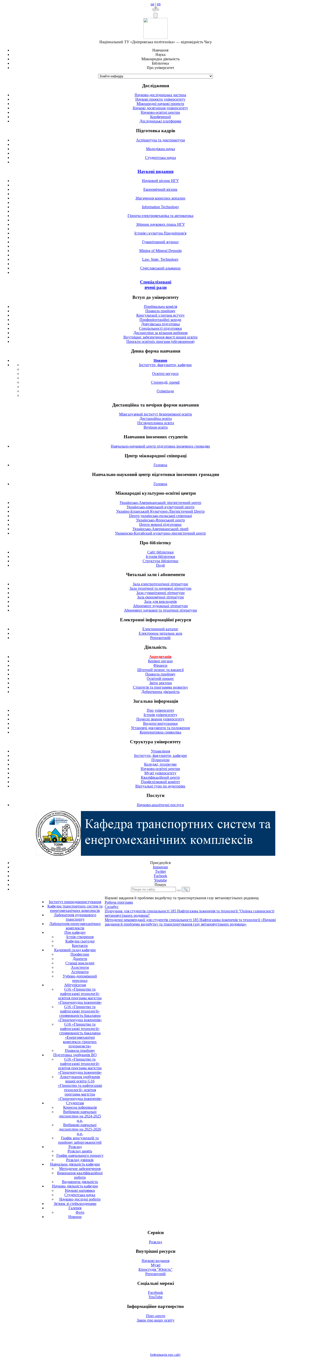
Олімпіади (165, 391)
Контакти (80, 945)
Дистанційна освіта (155, 418)
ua (152, 4)
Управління (160, 751)
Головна (160, 465)
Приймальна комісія (160, 306)
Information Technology (160, 207)
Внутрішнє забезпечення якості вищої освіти (160, 337)
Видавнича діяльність (80, 1182)
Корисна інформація (80, 1107)
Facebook (155, 1292)
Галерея (75, 1208)
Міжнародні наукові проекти (160, 104)
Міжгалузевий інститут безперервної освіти (155, 414)
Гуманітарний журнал (160, 242)
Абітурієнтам (75, 985)
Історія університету (160, 715)
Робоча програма (119, 902)
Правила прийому (160, 311)
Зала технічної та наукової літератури (160, 588)
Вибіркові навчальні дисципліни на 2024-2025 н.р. (80, 1116)
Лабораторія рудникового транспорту (75, 917)
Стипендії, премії (165, 382)
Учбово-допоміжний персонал (80, 978)
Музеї (155, 1265)
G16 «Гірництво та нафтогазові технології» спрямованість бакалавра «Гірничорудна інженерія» (80, 1013)
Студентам (75, 1103)
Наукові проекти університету (160, 99)
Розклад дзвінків (80, 1160)
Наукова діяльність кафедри (75, 1186)
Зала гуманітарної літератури (160, 593)
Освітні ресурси (165, 374)
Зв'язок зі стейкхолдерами (75, 1204)
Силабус (112, 907)
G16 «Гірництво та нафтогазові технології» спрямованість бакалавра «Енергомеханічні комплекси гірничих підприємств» (80, 1035)
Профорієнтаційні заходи (160, 320)
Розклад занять (80, 1151)
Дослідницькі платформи (160, 121)
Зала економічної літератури (160, 597)
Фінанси (160, 665)
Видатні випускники (160, 723)
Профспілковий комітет (160, 782)
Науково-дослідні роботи (80, 1199)
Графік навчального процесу (80, 1155)
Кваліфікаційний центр (160, 777)
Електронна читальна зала (160, 633)
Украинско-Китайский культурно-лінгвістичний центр (160, 533)
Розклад (75, 1147)
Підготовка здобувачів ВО (75, 1055)
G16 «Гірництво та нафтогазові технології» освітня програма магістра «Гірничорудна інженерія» (80, 995)
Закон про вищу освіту (155, 1320)
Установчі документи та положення (160, 728)
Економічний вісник (160, 189)
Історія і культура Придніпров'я (160, 233)
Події (160, 565)
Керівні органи (160, 661)
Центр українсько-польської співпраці (160, 516)
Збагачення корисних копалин (160, 198)
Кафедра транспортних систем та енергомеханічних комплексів (75, 908)
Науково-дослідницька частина (160, 95)
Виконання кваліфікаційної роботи (80, 1175)
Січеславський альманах (160, 268)
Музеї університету (160, 773)
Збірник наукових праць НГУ (160, 224)
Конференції (160, 117)
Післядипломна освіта (155, 423)
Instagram (160, 867)
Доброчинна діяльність (160, 692)
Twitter (160, 871)
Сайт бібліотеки (160, 552)
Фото (80, 1212)
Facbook (160, 876)
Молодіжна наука (160, 149)
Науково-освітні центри (160, 112)
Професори (79, 954)
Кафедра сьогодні (80, 941)
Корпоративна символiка (160, 732)
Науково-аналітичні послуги (160, 805)
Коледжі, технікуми (160, 764)
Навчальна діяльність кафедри (75, 1164)
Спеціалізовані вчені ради (155, 284)
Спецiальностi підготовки (160, 328)
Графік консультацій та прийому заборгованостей (80, 1140)
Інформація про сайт (165, 1355)
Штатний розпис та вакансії (160, 670)
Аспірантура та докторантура (160, 140)
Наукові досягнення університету (160, 108)
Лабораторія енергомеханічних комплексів (75, 926)
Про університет (160, 710)
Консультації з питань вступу (160, 315)
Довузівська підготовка (160, 324)
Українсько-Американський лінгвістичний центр (160, 503)
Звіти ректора (160, 683)
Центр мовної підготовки (160, 524)
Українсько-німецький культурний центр (160, 507)
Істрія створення (80, 937)
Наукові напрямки (80, 1190)
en (159, 4)
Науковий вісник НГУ (160, 181)
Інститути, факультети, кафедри (165, 365)
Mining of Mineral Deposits (160, 251)
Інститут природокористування (75, 902)
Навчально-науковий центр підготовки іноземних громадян (160, 446)
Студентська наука (160, 158)
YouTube (155, 1297)
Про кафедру (75, 932)
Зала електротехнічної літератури (160, 584)
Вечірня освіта (156, 427)
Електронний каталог (160, 629)
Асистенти (80, 967)
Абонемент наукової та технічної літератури (160, 610)
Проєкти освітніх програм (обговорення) (160, 341)
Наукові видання (155, 171)
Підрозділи (160, 760)
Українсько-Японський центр (160, 520)
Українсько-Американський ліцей (160, 529)
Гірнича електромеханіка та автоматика (160, 216)
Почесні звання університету (160, 719)
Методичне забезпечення (80, 1169)
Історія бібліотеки (160, 556)
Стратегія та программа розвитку (160, 687)
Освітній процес (160, 678)
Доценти (80, 959)
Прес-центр (155, 1316)
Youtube (160, 880)
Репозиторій (160, 638)
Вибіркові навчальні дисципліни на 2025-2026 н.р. (80, 1129)
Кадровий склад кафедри (75, 950)
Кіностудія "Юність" (155, 1269)
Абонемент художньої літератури (160, 606)
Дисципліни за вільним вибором (160, 333)
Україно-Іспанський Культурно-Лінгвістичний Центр (160, 511)
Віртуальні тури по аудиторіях (160, 786)
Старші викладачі (79, 963)
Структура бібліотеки (160, 561)
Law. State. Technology (160, 259)
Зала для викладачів (160, 601)
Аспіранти (80, 972)
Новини (75, 1217)
